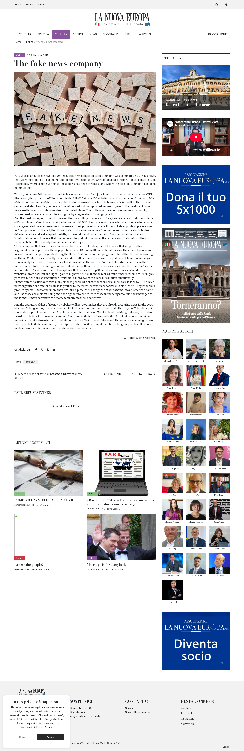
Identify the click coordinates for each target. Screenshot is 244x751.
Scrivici (129, 708)
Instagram (187, 718)
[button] (216, 4)
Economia (24, 34)
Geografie (110, 34)
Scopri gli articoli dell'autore (67, 406)
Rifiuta (22, 737)
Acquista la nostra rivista (85, 716)
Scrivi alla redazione (138, 712)
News (93, 34)
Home (17, 4)
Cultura (61, 34)
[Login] (225, 4)
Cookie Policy (44, 727)
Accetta (50, 737)
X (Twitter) (187, 724)
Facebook (187, 713)
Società (78, 34)
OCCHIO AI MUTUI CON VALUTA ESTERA (127, 374)
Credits (226, 747)
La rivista (144, 34)
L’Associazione (216, 34)
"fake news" (30, 362)
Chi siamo (28, 4)
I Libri (128, 34)
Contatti (40, 4)
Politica (43, 34)
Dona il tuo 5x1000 (81, 708)
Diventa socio (78, 712)
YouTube (186, 708)
